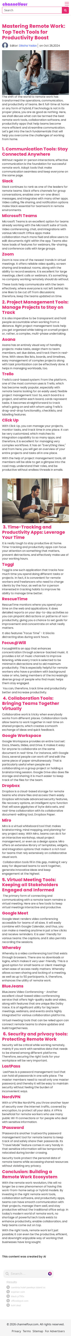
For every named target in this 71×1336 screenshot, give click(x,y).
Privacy (16, 1331)
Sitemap (38, 1331)
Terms (27, 1331)
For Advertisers (55, 1331)
